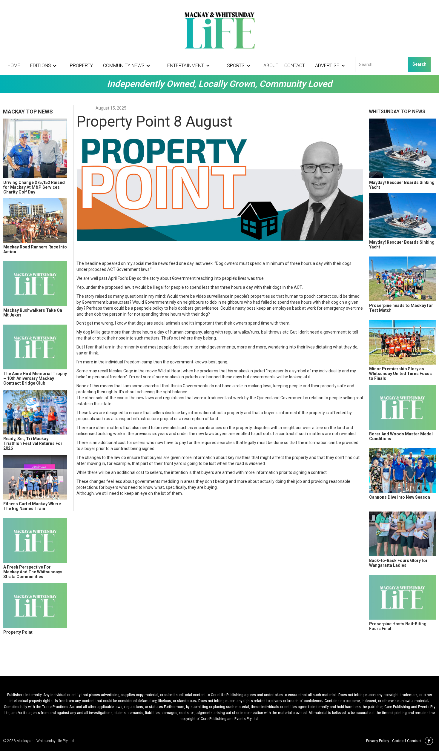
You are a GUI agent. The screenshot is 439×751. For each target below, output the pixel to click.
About (270, 65)
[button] (45, 66)
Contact (294, 65)
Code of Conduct (407, 740)
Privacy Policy (377, 740)
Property (81, 65)
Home (13, 65)
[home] (219, 30)
